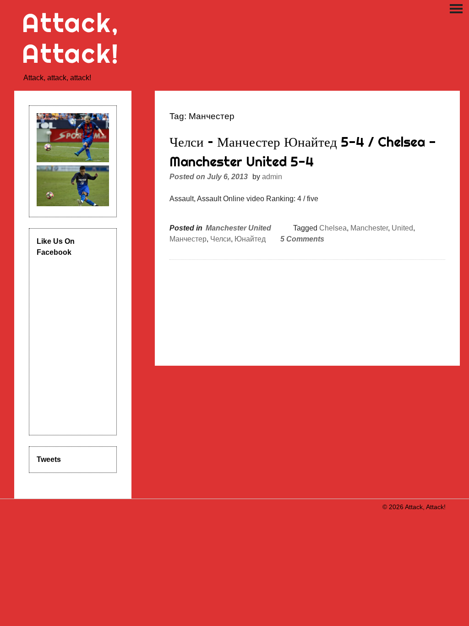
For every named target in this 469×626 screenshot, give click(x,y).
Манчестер (188, 239)
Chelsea (333, 228)
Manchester (369, 228)
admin (272, 177)
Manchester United (238, 228)
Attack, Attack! (71, 38)
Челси (220, 239)
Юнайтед (250, 239)
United (402, 228)
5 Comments (302, 239)
